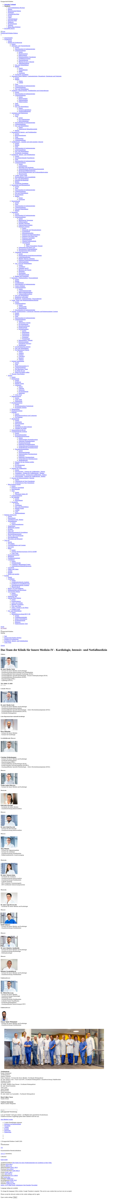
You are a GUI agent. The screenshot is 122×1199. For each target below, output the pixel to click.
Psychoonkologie (23, 324)
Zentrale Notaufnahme (17, 361)
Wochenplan (22, 273)
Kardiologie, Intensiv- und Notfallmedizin (23, 154)
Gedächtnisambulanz (24, 257)
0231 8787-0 (8, 1174)
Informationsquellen (27, 233)
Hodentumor (25, 334)
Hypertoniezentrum (16, 402)
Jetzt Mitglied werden (7, 1119)
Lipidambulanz (23, 166)
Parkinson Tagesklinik (28, 238)
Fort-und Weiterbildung (21, 209)
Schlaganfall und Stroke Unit (27, 247)
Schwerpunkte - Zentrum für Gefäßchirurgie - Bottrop (30, 476)
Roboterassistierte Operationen (27, 57)
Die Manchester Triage (21, 369)
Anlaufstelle (18, 422)
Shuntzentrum (15, 418)
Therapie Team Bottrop (18, 374)
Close (15, 1197)
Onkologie (22, 390)
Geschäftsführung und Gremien (17, 545)
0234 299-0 (9, 1164)
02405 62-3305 (10, 1183)
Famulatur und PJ (23, 268)
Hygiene (10, 529)
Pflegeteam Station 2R (21, 494)
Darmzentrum (15, 378)
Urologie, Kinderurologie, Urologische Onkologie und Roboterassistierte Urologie (34, 311)
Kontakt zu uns (15, 609)
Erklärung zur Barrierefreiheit (12, 1124)
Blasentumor (25, 332)
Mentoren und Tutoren (25, 270)
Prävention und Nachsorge (26, 167)
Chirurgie (21, 388)
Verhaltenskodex (16, 563)
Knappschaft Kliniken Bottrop (9, 33)
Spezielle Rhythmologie (21, 180)
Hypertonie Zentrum (21, 407)
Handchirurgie (23, 308)
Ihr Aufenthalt (15, 497)
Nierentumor (25, 335)
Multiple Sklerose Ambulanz (27, 258)
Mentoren (17, 622)
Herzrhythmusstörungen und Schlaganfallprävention (33, 172)
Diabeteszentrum (16, 396)
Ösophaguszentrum (16, 410)
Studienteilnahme (27, 239)
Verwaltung (11, 543)
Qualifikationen (19, 282)
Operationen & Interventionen (23, 427)
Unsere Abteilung (20, 286)
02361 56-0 (13, 1180)
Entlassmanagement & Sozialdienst (18, 532)
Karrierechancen (16, 601)
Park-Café (11, 531)
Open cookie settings (7, 1197)
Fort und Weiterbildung (21, 193)
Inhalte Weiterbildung (21, 619)
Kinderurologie (23, 327)
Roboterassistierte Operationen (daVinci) (25, 342)
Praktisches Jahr (12, 596)
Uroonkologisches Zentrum (22, 346)
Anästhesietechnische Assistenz (20, 582)
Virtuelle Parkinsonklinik (29, 241)
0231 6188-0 (14, 1175)
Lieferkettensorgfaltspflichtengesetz (21, 566)
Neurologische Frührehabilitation (28, 249)
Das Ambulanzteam (24, 119)
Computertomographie (25, 290)
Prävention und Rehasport (15, 539)
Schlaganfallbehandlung (25, 294)
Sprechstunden (8, 38)
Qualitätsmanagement (14, 558)
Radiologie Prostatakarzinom (27, 444)
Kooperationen (19, 194)
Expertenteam (26, 231)
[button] (4, 1185)
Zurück (10, 41)
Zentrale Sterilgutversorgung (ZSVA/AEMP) (24, 551)
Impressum (7, 1130)
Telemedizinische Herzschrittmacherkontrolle (31, 169)
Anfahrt (10, 571)
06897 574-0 (9, 1182)
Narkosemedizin (23, 100)
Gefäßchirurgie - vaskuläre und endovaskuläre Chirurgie (27, 142)
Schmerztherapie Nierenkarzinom (28, 459)
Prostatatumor (26, 338)
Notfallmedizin (19, 138)
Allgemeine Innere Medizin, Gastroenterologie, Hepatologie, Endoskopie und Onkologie (36, 76)
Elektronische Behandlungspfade (28, 129)
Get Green (11, 547)
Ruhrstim (14, 412)
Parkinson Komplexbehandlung (31, 234)
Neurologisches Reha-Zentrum (27, 250)
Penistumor (25, 337)
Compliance (11, 559)
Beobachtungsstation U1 (22, 366)
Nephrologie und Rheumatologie (20, 185)
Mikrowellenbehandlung (25, 292)
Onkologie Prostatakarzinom (27, 441)
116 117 (3, 1153)
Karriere (6, 575)
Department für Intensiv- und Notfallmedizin (24, 132)
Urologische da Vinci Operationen (24, 483)
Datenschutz (7, 1132)
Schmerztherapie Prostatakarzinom (28, 446)
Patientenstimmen (20, 513)
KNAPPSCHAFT (9, 28)
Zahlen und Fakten (13, 569)
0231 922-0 (10, 1169)
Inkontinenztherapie (24, 326)
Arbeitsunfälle (23, 306)
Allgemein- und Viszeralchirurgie (20, 46)
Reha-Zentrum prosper (14, 484)
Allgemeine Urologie (24, 322)
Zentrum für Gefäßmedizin (19, 468)
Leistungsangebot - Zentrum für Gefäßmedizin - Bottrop (31, 475)
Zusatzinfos (14, 502)
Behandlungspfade (24, 274)
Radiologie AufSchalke (21, 297)
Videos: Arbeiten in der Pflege (19, 607)
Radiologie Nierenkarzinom (26, 457)
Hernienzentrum (23, 54)
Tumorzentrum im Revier (18, 430)
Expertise (17, 425)
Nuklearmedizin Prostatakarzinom (28, 439)
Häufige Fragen (19, 383)
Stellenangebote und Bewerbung (17, 590)
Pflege (9, 548)
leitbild (20, 71)
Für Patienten (19, 417)
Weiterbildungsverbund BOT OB (20, 614)
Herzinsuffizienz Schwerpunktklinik (25, 177)
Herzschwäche (23, 174)
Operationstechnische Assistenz (20, 585)
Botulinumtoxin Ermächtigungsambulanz (30, 255)
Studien (17, 463)
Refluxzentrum (23, 55)
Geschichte (22, 73)
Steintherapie (22, 345)
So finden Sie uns (20, 370)
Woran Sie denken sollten (22, 372)
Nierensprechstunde (24, 452)
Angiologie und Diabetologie (19, 113)
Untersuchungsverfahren (25, 225)
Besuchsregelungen (20, 135)
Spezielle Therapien (24, 223)
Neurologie (14, 212)
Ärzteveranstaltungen (17, 524)
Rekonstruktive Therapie (26, 340)
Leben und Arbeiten (17, 603)
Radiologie (22, 393)
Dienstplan (22, 271)
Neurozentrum (15, 409)
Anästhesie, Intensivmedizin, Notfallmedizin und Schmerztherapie (30, 90)
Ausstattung (18, 505)
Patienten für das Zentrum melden (24, 462)
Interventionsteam (24, 121)
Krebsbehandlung (24, 329)
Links (16, 511)
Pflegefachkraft (15, 587)
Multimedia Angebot (13, 527)
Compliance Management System (20, 564)
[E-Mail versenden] (3, 685)
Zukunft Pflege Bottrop (14, 598)
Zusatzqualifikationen (25, 111)
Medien (17, 66)
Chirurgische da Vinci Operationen (25, 481)
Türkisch (21, 359)
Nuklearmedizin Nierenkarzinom (28, 454)
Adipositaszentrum (24, 63)
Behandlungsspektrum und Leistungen (26, 415)
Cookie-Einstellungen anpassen (13, 1122)
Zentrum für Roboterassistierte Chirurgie (22, 478)
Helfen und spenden (13, 574)
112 (2, 1147)
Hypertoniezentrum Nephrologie (24, 406)
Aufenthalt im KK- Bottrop (15, 519)
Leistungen (18, 385)
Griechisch (22, 356)
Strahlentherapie (23, 460)
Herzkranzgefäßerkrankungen (27, 170)
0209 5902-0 (16, 1170)
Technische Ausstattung (21, 74)
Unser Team (18, 394)
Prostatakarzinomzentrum (22, 436)
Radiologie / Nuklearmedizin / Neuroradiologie (24, 278)
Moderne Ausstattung (17, 604)
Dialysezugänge (19, 423)
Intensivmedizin (23, 98)
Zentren (10, 375)
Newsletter (7, 1125)
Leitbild (21, 82)
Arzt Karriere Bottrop (14, 591)
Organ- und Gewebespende (15, 535)
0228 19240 (4, 1159)
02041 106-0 (14, 1167)
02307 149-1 (8, 1172)
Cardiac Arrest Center (21, 175)
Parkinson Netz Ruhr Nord (29, 236)
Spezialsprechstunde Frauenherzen (24, 158)
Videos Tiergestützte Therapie (34, 246)
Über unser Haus (16, 606)
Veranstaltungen (23, 70)
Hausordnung (19, 500)
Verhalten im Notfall (20, 428)
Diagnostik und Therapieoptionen (31, 230)
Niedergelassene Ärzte (21, 623)
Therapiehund (26, 242)
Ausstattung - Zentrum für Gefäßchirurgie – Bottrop (29, 473)
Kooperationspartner (21, 435)
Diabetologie (18, 401)
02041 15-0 (8, 1166)
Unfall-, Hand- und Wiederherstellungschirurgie (24, 300)
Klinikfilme (14, 595)
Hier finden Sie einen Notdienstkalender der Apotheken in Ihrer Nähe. (32, 1162)
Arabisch (21, 353)
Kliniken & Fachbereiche (15, 42)
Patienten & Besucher (10, 515)
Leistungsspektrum (20, 50)
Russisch (21, 358)
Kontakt (10, 572)
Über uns (6, 540)
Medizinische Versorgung (26, 220)
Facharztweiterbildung (25, 110)
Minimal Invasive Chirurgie (26, 62)
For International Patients (22, 350)
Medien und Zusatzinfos (22, 276)
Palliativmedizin (23, 102)
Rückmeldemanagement (14, 534)
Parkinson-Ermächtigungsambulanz (29, 260)
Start (5, 636)
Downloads (18, 467)
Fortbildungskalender (21, 617)
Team (16, 84)
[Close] (1, 1143)
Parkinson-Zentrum (24, 226)
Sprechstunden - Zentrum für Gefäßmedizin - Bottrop (30, 471)
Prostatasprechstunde (24, 443)
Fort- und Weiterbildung (22, 65)
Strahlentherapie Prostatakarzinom (28, 447)
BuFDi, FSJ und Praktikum (15, 588)
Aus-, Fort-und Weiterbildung (23, 263)
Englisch (21, 354)
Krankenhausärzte (20, 620)
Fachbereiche (8, 39)
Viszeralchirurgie (23, 60)
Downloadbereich (13, 537)
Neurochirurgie (15, 201)
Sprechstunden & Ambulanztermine (25, 49)
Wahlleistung (11, 526)
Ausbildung (22, 266)
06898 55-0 (10, 1178)
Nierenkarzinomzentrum (22, 449)
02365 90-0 (7, 1177)
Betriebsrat (11, 556)
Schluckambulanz (24, 262)
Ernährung (18, 382)
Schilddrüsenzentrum (24, 58)
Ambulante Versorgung (21, 252)
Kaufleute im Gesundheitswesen (20, 583)
